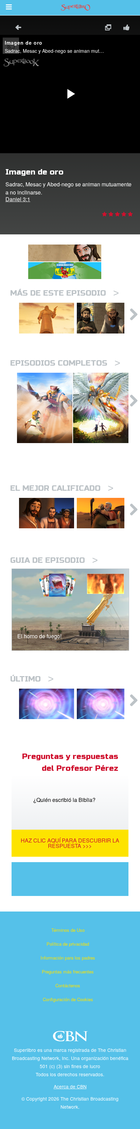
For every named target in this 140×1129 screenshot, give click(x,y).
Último (32, 679)
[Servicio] (46, 513)
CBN (71, 1038)
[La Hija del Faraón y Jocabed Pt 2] (46, 704)
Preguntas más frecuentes (68, 971)
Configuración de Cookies (68, 999)
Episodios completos (65, 363)
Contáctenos (67, 985)
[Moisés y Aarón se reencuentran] (104, 513)
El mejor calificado (61, 488)
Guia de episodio (54, 560)
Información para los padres (67, 957)
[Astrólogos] (104, 318)
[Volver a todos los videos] (16, 28)
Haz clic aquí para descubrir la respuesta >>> (70, 843)
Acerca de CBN (70, 1086)
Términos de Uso (68, 930)
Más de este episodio (64, 293)
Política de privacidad (68, 944)
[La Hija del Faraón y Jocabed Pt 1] (104, 704)
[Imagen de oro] (46, 318)
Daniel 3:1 (17, 199)
